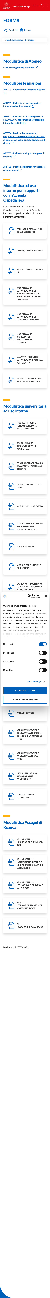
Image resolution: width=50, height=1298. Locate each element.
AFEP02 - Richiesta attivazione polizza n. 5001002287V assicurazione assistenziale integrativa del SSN (23, 119)
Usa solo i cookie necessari (25, 699)
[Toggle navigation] (45, 5)
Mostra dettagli (34, 681)
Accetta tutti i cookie (25, 690)
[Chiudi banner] (46, 596)
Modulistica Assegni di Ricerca (19, 40)
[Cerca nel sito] (41, 5)
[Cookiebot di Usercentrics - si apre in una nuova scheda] (29, 596)
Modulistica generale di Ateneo (18, 68)
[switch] (43, 653)
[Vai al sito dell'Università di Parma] (7, 5)
